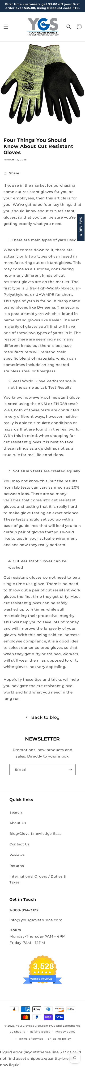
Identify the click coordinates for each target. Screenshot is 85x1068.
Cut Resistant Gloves (33, 561)
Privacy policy (65, 1031)
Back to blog (45, 717)
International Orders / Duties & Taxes (37, 879)
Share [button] (14, 173)
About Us (17, 823)
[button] (6, 27)
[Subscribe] (70, 769)
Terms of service (31, 1038)
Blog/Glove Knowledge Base (35, 833)
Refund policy (40, 1031)
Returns (16, 866)
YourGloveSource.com (32, 1025)
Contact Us (19, 844)
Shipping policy (59, 1038)
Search (15, 812)
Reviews (17, 855)
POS (52, 1025)
